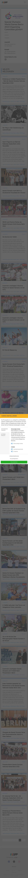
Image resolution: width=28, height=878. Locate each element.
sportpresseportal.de (18, 449)
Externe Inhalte (3, 435)
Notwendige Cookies (4, 429)
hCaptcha (16, 451)
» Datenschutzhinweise (14, 456)
